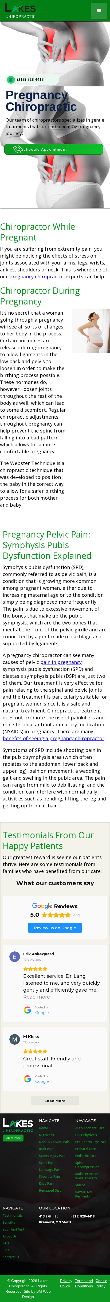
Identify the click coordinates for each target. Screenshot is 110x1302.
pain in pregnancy (61, 662)
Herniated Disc (50, 1190)
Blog (6, 1250)
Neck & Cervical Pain (54, 1142)
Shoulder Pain (49, 1177)
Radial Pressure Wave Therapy (87, 1176)
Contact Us (11, 1257)
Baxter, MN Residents (83, 1194)
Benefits (9, 1222)
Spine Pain (46, 1163)
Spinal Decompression (87, 1165)
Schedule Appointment (44, 149)
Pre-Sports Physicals (90, 1142)
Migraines (46, 1135)
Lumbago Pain (50, 1170)
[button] (99, 11)
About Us (10, 1236)
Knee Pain (46, 1183)
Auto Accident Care (89, 1128)
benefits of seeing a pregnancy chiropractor (53, 738)
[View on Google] (14, 956)
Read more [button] (36, 997)
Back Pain (46, 1149)
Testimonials (12, 1215)
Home (43, 1128)
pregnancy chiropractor (36, 276)
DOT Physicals (86, 1135)
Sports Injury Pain (52, 1156)
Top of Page (13, 1138)
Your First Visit (14, 1229)
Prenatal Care (85, 1149)
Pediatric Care (85, 1156)
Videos (80, 1185)
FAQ (6, 1243)
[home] (18, 9)
